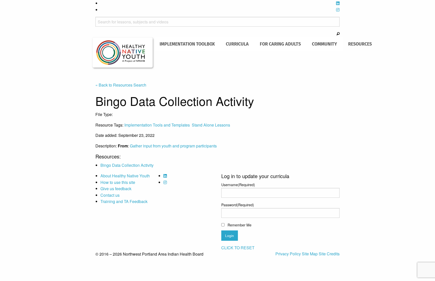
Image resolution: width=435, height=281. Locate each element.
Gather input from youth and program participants (173, 146)
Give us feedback (115, 188)
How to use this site (117, 182)
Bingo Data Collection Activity (127, 165)
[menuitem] (187, 44)
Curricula (237, 44)
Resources (360, 44)
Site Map (310, 254)
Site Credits (329, 254)
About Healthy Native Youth (125, 176)
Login (229, 236)
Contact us (110, 195)
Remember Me (239, 224)
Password (237, 204)
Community (324, 44)
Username (238, 184)
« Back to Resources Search (120, 85)
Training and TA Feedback (124, 201)
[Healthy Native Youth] (123, 53)
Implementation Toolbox (187, 44)
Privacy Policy (288, 254)
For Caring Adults (280, 44)
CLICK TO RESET (238, 248)
